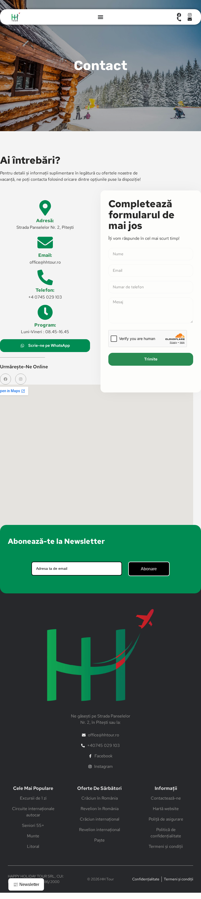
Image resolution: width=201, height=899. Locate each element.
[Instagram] (20, 379)
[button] (100, 17)
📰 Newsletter (26, 884)
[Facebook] (5, 379)
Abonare (149, 569)
